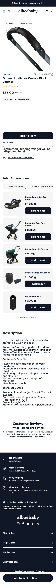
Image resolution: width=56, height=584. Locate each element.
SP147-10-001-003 (42, 74)
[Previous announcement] (4, 3)
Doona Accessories (25, 23)
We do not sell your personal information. (28, 571)
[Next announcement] (52, 3)
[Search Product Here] (9, 11)
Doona (11, 23)
